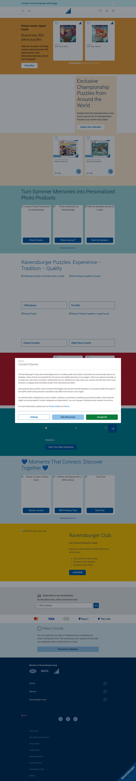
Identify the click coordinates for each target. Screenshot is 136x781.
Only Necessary (68, 417)
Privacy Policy (54, 406)
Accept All (102, 417)
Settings (34, 417)
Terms (66, 406)
